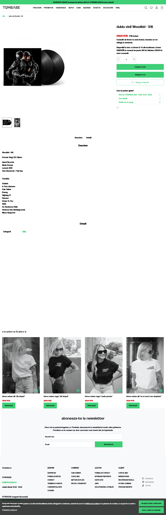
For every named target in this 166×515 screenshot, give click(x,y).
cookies (51, 490)
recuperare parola (126, 480)
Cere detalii (123, 98)
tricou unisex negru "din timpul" (56, 396)
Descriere (78, 137)
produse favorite (125, 487)
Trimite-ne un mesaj (126, 102)
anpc (97, 483)
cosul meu (75, 476)
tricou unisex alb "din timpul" (13, 396)
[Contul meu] (156, 7)
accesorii (108, 8)
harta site (99, 480)
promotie (48, 8)
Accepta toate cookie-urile (151, 503)
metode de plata (77, 480)
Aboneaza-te (108, 444)
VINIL (3, 16)
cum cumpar (76, 473)
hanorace (61, 8)
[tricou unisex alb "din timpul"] (21, 365)
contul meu (123, 473)
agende (87, 8)
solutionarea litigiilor (104, 487)
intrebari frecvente (103, 476)
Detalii (88, 137)
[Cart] (162, 7)
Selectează (9, 405)
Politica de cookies (92, 503)
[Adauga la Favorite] (37, 391)
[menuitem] (7, 122)
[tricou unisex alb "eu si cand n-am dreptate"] (145, 365)
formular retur (54, 476)
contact (51, 480)
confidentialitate (55, 487)
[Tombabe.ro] (17, 8)
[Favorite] (151, 7)
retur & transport (78, 483)
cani (78, 8)
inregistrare (123, 476)
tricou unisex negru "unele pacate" (99, 396)
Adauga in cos (140, 75)
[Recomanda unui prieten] (118, 107)
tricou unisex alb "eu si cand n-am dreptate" (143, 396)
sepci (71, 8)
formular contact (102, 473)
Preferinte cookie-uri (9, 510)
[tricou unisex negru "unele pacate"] (103, 365)
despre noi (52, 473)
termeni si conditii (55, 483)
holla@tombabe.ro (9, 482)
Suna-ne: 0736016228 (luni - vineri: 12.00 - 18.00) (135, 95)
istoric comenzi (124, 483)
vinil (118, 8)
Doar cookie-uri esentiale (151, 510)
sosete (97, 8)
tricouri (37, 8)
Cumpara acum (140, 67)
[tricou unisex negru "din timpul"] (62, 365)
